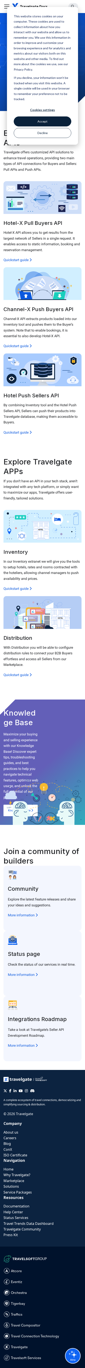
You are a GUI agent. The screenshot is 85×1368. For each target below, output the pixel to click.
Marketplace (13, 1180)
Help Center (13, 1212)
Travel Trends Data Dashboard (28, 1223)
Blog (7, 1143)
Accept (42, 121)
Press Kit (10, 1234)
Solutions (11, 1186)
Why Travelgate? (16, 1174)
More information (22, 915)
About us (10, 1132)
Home (8, 1169)
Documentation (16, 1206)
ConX (7, 1149)
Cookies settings (42, 110)
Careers (9, 1138)
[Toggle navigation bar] (6, 6)
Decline (42, 133)
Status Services (15, 1217)
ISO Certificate (15, 1155)
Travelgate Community (22, 1229)
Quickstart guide (16, 260)
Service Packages (17, 1192)
